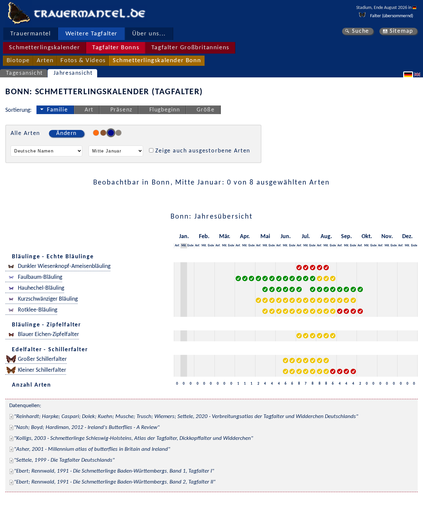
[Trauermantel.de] (18, 13)
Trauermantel (30, 34)
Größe (205, 110)
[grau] (118, 133)
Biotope (18, 61)
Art (89, 110)
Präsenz (121, 110)
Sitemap (401, 31)
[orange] (96, 133)
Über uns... (149, 34)
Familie (57, 110)
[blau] (110, 132)
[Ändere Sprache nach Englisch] (418, 74)
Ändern (66, 133)
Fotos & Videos (82, 61)
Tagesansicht (24, 73)
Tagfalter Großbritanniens (190, 48)
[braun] (103, 133)
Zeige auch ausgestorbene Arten (202, 151)
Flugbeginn (164, 110)
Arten (45, 61)
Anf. (177, 245)
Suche (360, 31)
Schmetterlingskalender (44, 48)
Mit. (183, 245)
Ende (190, 245)
